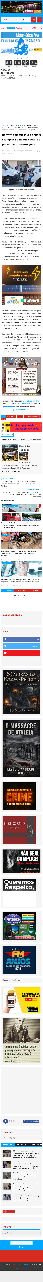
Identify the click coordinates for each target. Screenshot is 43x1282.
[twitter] (22, 1247)
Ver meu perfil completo (11, 471)
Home (4, 125)
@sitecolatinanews (23, 404)
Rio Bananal (7, 563)
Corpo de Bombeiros (10, 506)
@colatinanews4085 (21, 410)
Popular (7, 1144)
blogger (21, 590)
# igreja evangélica (31, 416)
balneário (12, 125)
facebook (8, 590)
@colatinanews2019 (31, 401)
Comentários (35, 1144)
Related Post (7, 501)
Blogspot (22, 1268)
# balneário (11, 416)
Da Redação (26, 462)
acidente (6, 535)
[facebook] (19, 1247)
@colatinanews (8, 407)
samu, (13, 153)
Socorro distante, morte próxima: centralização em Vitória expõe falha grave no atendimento (20, 525)
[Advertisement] (21, 101)
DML (19, 125)
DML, (34, 151)
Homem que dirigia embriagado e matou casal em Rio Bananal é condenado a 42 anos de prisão (21, 1199)
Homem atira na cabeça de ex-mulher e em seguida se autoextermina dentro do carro (20, 580)
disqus (35, 590)
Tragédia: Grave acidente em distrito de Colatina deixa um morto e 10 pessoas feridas (18, 553)
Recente (21, 1144)
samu (4, 127)
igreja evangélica (30, 125)
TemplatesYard (23, 1264)
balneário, (28, 151)
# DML (20, 416)
